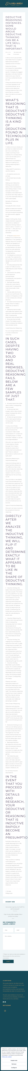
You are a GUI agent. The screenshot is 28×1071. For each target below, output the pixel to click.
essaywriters (16, 235)
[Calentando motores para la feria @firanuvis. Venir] (14, 1032)
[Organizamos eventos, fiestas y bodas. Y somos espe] (14, 1038)
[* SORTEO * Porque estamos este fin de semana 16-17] (14, 1030)
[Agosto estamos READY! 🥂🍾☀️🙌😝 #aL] (14, 1036)
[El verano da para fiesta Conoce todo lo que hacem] (14, 1044)
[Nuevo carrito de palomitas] (14, 1028)
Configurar (14, 1067)
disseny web (18, 52)
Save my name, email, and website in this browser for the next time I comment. (14, 956)
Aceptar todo (14, 1060)
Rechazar (14, 1064)
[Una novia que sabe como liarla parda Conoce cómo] (14, 1045)
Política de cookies (7, 1056)
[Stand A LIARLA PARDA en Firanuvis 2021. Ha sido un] (14, 1016)
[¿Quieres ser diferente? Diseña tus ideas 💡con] (14, 1014)
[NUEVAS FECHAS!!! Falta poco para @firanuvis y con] (14, 1034)
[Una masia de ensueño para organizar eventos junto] (14, 1042)
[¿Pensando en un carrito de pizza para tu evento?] (14, 1040)
